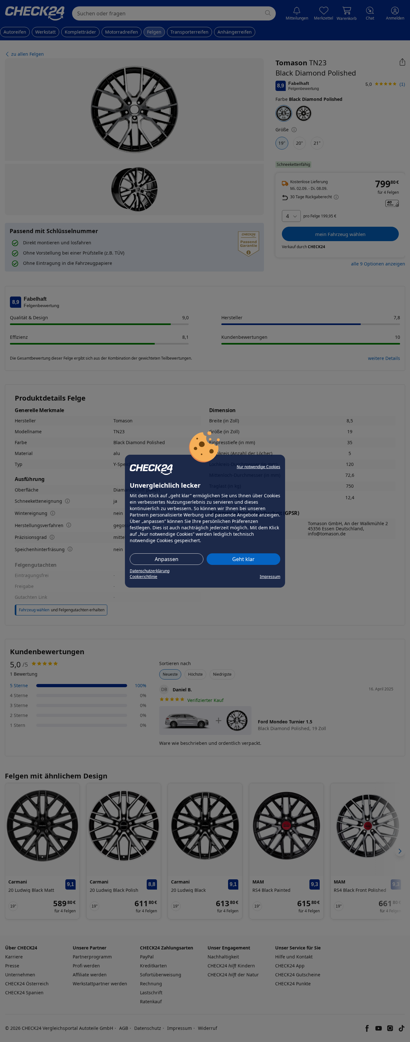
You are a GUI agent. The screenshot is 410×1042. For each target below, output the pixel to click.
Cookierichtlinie (143, 576)
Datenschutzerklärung (149, 571)
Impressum (270, 576)
